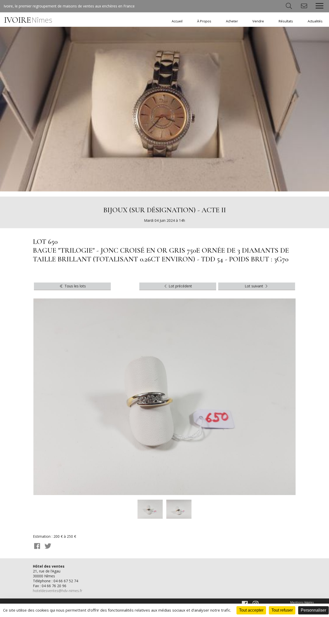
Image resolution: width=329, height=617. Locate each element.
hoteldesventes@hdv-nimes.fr (57, 590)
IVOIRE (28, 20)
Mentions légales (302, 602)
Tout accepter (251, 610)
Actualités (315, 21)
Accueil (177, 21)
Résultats (286, 21)
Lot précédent (180, 286)
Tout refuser (282, 610)
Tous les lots (74, 286)
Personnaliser (313, 610)
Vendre (258, 21)
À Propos (204, 21)
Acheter (232, 21)
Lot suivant (254, 286)
